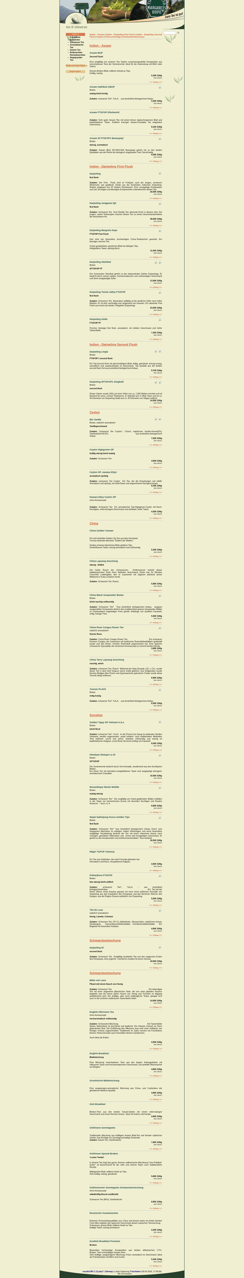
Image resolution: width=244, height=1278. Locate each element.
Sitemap (109, 1271)
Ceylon (100, 37)
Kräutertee (75, 40)
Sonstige (116, 37)
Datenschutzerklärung (75, 65)
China (108, 37)
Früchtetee (75, 37)
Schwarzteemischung (132, 37)
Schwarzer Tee (77, 42)
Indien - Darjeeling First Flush (120, 34)
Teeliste (75, 34)
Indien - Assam (97, 34)
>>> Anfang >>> (155, 82)
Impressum (75, 71)
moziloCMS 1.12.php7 (93, 1271)
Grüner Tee (75, 50)
